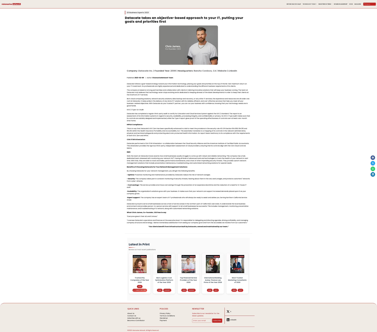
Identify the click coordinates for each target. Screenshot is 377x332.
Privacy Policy (165, 313)
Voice (351, 4)
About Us (130, 313)
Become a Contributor (136, 320)
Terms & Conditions (167, 316)
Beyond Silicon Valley (294, 4)
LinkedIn (232, 71)
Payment (163, 320)
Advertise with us (133, 318)
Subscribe (217, 320)
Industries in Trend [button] (324, 4)
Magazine (357, 4)
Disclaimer (164, 318)
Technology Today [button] (309, 4)
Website (222, 71)
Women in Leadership (340, 4)
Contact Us (131, 316)
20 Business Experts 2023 (138, 13)
